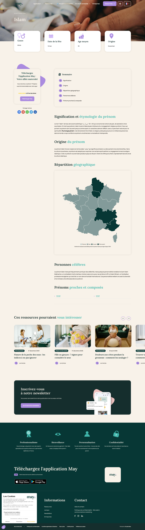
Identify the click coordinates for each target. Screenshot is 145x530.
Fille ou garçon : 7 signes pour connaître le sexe (69, 356)
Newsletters (48, 513)
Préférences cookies (80, 526)
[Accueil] (19, 4)
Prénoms (20, 13)
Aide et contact (79, 507)
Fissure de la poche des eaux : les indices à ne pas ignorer (29, 356)
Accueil (16, 13)
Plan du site (62, 526)
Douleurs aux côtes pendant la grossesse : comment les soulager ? (111, 356)
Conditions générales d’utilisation (49, 526)
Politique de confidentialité (33, 526)
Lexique (46, 510)
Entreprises (48, 517)
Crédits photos (70, 526)
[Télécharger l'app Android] (38, 481)
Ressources (48, 507)
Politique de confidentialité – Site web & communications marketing (87, 511)
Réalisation (125, 526)
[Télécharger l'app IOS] (22, 481)
